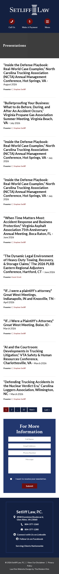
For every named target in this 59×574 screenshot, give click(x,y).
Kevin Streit (16, 277)
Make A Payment (29, 27)
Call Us (12, 27)
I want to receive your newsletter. (31, 479)
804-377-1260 (32, 524)
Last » (47, 409)
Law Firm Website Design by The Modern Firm (29, 569)
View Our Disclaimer (36, 562)
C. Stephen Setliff (19, 89)
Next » (32, 409)
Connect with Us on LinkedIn (31, 534)
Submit (29, 486)
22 (24, 409)
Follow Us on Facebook (31, 539)
